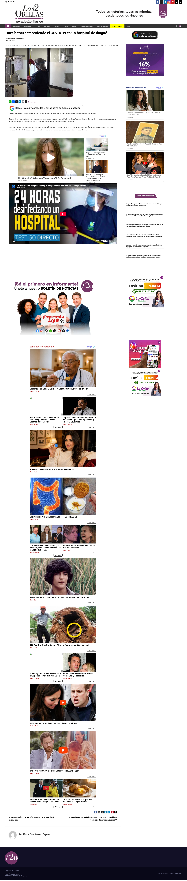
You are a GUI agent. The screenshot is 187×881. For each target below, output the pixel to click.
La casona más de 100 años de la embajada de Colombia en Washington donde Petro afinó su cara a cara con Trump (143, 256)
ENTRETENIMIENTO (87, 26)
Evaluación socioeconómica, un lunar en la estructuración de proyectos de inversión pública (93, 818)
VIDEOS (66, 26)
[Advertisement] (63, 263)
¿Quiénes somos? (163, 874)
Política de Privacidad (175, 874)
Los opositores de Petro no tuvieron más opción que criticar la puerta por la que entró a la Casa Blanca (144, 225)
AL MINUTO (16, 26)
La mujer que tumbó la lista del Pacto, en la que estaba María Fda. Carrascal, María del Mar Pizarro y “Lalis (144, 215)
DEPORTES (47, 26)
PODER (38, 26)
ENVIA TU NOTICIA (117, 26)
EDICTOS (74, 26)
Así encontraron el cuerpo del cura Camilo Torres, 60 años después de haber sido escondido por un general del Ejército (144, 235)
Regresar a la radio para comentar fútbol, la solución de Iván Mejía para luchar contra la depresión (144, 246)
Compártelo (32, 102)
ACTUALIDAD (27, 26)
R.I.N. (128, 26)
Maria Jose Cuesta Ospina (16, 38)
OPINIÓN (57, 26)
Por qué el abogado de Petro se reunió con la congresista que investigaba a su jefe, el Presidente (144, 204)
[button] (176, 26)
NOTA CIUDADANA (102, 26)
